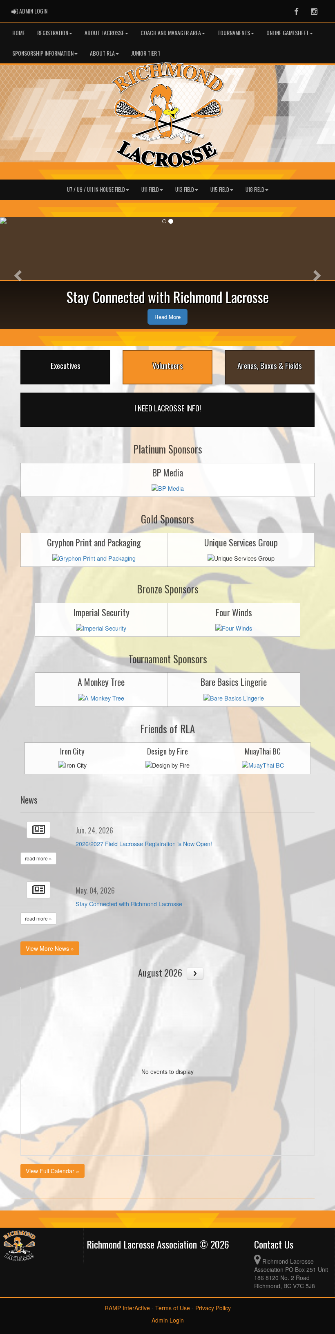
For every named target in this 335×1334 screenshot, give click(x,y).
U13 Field (184, 189)
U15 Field (219, 189)
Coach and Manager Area (171, 32)
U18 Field (255, 189)
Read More (167, 317)
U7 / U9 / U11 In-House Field (96, 189)
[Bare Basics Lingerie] (233, 697)
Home (18, 32)
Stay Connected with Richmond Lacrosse (129, 903)
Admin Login (168, 1320)
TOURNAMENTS (233, 32)
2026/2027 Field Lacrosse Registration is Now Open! (144, 843)
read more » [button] (38, 858)
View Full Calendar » (52, 1171)
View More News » (50, 948)
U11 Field (150, 189)
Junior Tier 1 (145, 53)
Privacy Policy (213, 1308)
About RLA (102, 53)
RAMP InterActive (127, 1308)
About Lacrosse (104, 32)
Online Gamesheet (287, 32)
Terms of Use (172, 1308)
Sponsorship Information (43, 53)
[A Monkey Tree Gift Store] (101, 697)
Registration (52, 32)
